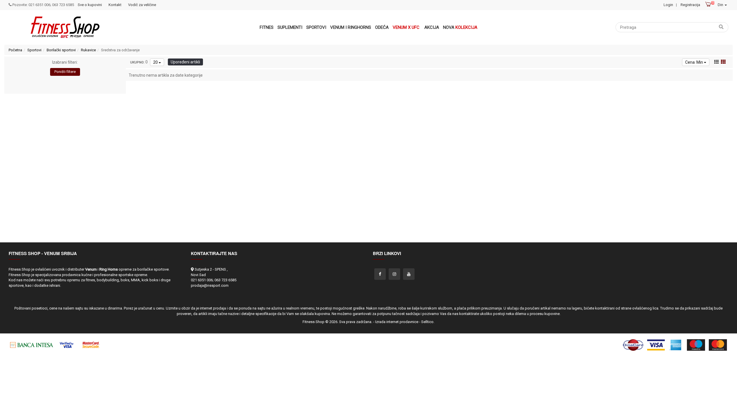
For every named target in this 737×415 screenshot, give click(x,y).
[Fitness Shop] (65, 27)
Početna (15, 50)
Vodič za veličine (142, 5)
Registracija (690, 5)
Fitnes (266, 27)
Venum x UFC (406, 27)
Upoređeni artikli (185, 62)
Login (668, 5)
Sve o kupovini (90, 5)
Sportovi (316, 27)
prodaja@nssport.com (210, 285)
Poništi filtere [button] (65, 71)
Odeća (382, 27)
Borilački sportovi (61, 50)
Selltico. (427, 322)
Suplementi (290, 27)
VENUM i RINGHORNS (350, 27)
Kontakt (115, 5)
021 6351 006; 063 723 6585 (213, 280)
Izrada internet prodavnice (396, 322)
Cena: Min (694, 62)
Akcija (431, 27)
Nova (460, 27)
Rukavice (88, 50)
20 (156, 62)
